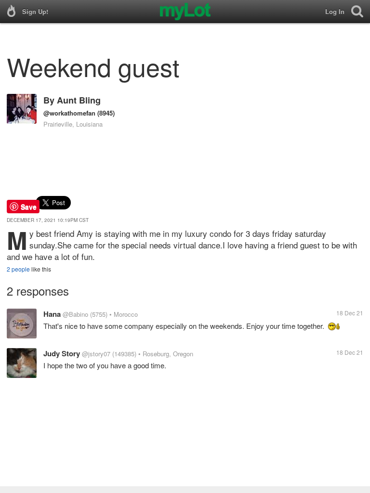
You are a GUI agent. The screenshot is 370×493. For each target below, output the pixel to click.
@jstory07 (96, 353)
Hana (52, 314)
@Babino (75, 314)
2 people (18, 269)
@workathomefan (69, 112)
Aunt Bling (79, 100)
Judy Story (61, 353)
